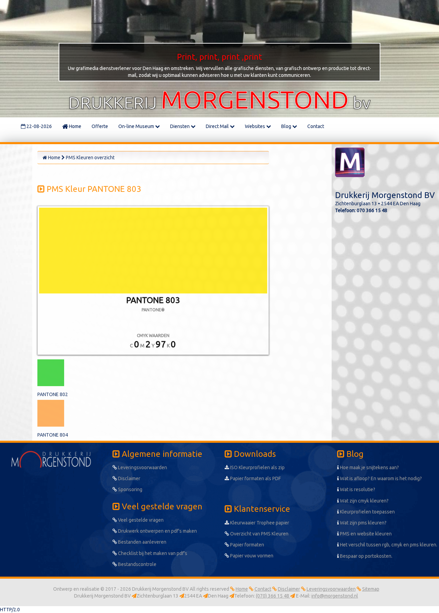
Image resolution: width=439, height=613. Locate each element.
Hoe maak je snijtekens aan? (369, 467)
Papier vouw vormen (251, 555)
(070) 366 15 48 (273, 596)
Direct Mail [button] (218, 126)
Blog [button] (286, 126)
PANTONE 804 (52, 435)
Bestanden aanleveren (141, 542)
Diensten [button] (180, 126)
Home (74, 126)
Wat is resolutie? (357, 489)
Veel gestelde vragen (140, 520)
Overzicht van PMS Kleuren (258, 533)
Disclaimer (128, 478)
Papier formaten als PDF (255, 478)
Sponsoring (129, 489)
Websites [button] (255, 126)
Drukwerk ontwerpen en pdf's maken (157, 531)
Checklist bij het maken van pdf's (152, 553)
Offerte (100, 126)
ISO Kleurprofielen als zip (257, 467)
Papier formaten (246, 544)
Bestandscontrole (136, 564)
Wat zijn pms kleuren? (363, 522)
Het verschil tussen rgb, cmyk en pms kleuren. (388, 544)
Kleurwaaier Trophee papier (259, 522)
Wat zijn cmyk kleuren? (364, 501)
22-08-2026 (38, 126)
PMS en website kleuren (365, 533)
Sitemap (370, 589)
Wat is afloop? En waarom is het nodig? (380, 478)
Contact (315, 126)
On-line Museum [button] (136, 126)
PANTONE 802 (52, 394)
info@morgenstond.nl (334, 596)
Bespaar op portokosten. (365, 556)
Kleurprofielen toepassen (367, 511)
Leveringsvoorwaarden (142, 467)
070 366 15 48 (372, 210)
